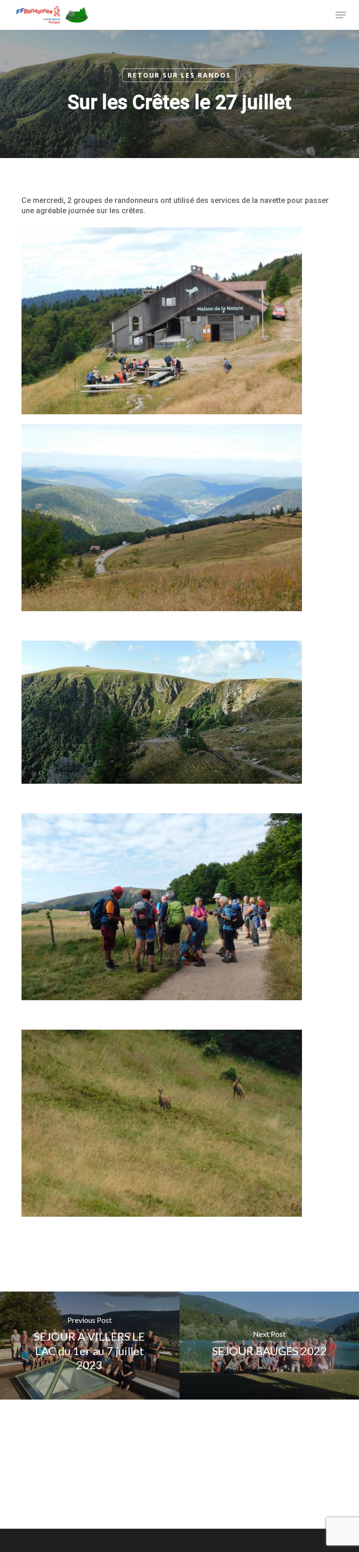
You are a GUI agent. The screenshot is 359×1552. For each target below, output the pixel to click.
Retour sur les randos (179, 75)
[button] (341, 15)
